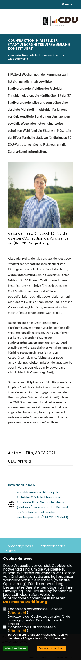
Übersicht (18, 612)
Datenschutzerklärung (25, 601)
